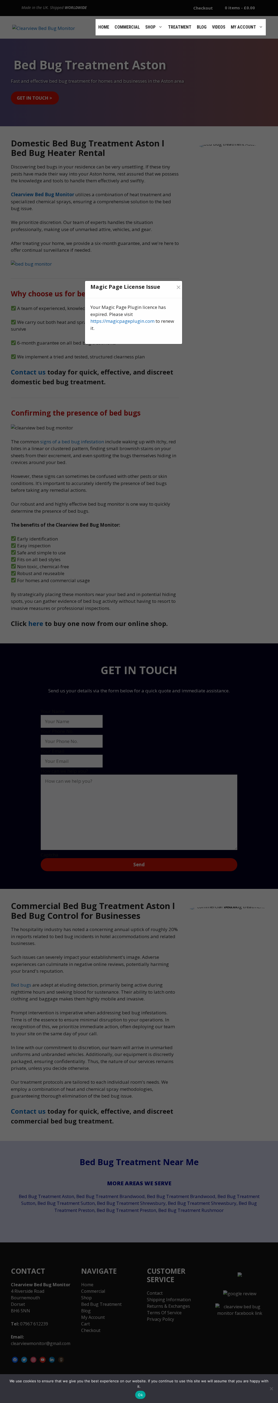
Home (103, 27)
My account (243, 27)
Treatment (179, 27)
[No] (271, 1388)
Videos (218, 27)
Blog (202, 27)
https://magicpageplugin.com (122, 321)
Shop (150, 27)
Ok (140, 1395)
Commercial (127, 27)
